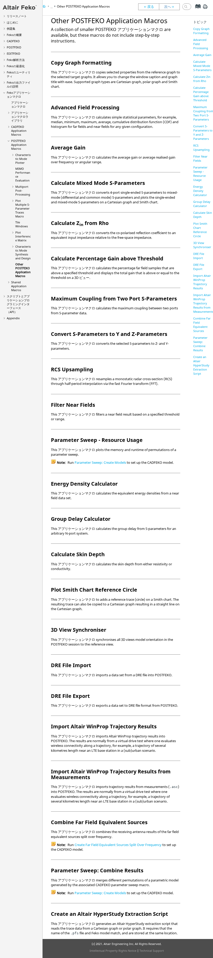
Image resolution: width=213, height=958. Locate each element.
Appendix (13, 318)
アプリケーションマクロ (18, 94)
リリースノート (17, 16)
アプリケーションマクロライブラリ (19, 116)
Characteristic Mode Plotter (23, 159)
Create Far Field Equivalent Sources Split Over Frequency (118, 844)
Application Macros (18, 130)
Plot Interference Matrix (23, 236)
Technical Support (151, 951)
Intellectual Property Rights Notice (113, 951)
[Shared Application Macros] (170, 6)
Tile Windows (21, 224)
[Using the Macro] (148, 6)
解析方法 (16, 60)
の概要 (14, 35)
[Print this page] (205, 8)
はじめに (12, 22)
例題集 (11, 28)
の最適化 (16, 66)
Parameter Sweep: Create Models (100, 462)
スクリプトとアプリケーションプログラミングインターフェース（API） (18, 304)
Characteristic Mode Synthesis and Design (23, 252)
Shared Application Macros (18, 286)
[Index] (196, 10)
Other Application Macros (23, 270)
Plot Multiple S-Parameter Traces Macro (22, 208)
